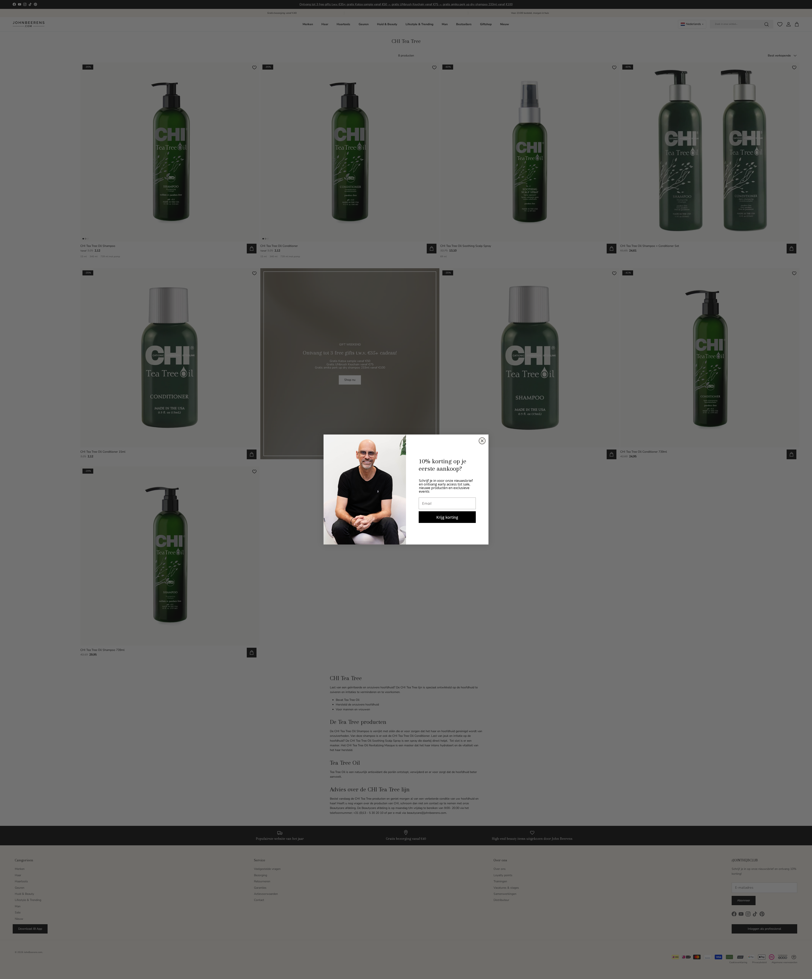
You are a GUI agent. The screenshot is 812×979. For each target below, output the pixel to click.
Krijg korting (447, 517)
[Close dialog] (482, 441)
